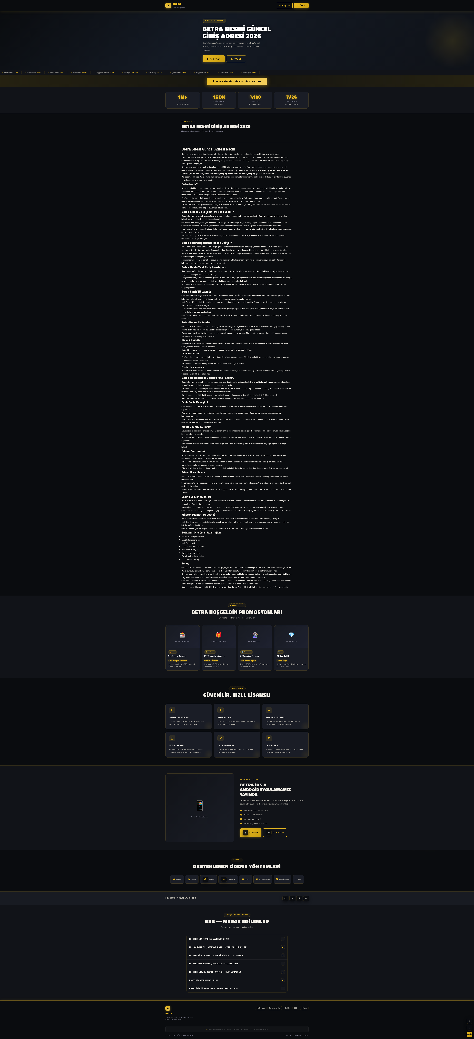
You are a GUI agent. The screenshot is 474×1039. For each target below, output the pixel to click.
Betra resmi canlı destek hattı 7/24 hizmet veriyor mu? (236, 972)
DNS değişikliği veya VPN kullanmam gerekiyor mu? (236, 988)
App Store (254, 832)
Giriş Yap (286, 5)
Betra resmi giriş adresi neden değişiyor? (236, 939)
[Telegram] (306, 898)
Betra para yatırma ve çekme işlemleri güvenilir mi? (236, 963)
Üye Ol (303, 5)
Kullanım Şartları (274, 1008)
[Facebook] (299, 898)
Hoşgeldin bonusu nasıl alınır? (236, 980)
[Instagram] (285, 898)
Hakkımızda (261, 1008)
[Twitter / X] (292, 898)
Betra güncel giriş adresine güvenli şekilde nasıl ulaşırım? (236, 947)
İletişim (304, 1008)
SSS (295, 1008)
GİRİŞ (469, 1034)
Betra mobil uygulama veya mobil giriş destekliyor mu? (236, 955)
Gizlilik (287, 1008)
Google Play (278, 832)
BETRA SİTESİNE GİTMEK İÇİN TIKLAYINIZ (238, 81)
